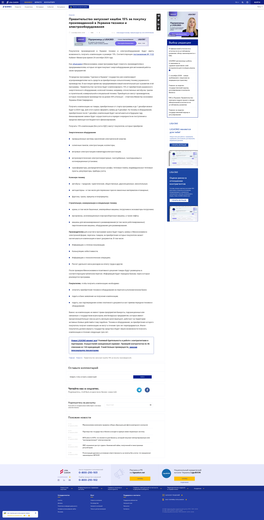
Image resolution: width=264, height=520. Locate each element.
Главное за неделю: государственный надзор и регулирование (179, 112)
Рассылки (126, 506)
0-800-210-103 (88, 472)
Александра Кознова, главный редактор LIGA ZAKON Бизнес (135, 32)
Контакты (126, 509)
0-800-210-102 (88, 480)
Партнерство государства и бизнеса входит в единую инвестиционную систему (114, 431)
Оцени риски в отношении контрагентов (178, 181)
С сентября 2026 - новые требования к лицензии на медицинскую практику (179, 78)
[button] (3, 2)
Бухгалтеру (49, 2)
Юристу (38, 2)
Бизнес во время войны (80, 7)
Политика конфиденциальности (67, 506)
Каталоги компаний (96, 506)
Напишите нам (127, 503)
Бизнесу (28, 2)
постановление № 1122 (143, 54)
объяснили (77, 64)
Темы (259, 7)
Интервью (40, 7)
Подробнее (184, 482)
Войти (142, 377)
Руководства (94, 503)
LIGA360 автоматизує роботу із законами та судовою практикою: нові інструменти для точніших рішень (182, 65)
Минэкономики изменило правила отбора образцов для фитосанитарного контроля (115, 425)
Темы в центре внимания (98, 509)
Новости (18, 7)
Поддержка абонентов (130, 500)
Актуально (61, 7)
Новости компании (96, 500)
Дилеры (60, 503)
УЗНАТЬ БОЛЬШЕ (179, 145)
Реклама (60, 512)
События (50, 7)
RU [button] (236, 2)
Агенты (60, 500)
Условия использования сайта (67, 509)
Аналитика (29, 7)
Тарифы (140, 478)
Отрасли (72, 15)
